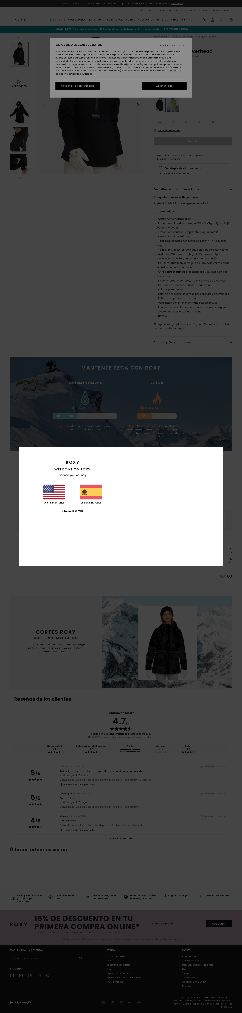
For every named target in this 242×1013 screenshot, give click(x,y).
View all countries (72, 511)
